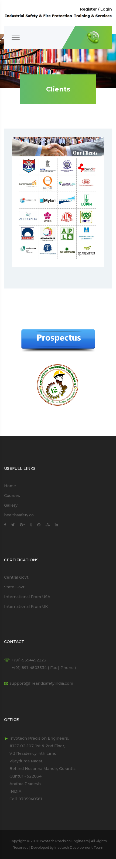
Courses (12, 495)
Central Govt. (16, 577)
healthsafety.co (19, 515)
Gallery (11, 505)
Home (10, 485)
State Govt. (14, 587)
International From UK (26, 606)
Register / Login (96, 9)
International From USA (27, 596)
